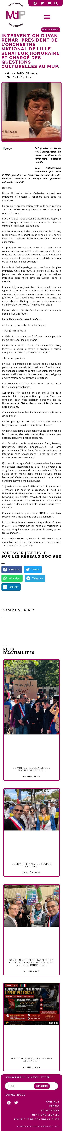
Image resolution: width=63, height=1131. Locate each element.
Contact (52, 1102)
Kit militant (50, 1110)
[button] (56, 3)
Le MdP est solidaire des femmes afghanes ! (31, 769)
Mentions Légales (45, 1115)
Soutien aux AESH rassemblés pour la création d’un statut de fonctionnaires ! (31, 962)
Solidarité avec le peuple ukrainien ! (31, 865)
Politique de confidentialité (36, 1119)
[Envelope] (49, 3)
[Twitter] (42, 3)
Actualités (22, 77)
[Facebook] (35, 3)
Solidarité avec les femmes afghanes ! (31, 1059)
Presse (54, 1106)
